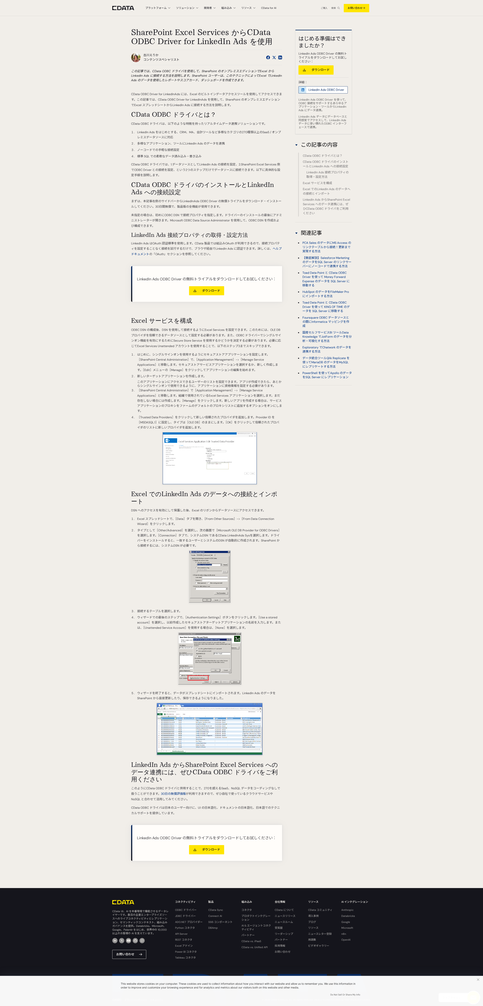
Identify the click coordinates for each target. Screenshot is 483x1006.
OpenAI (345, 939)
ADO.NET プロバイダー (189, 922)
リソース (313, 927)
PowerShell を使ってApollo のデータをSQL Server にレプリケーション (327, 375)
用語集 (312, 939)
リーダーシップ (284, 934)
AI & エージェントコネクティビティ (256, 927)
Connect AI (215, 916)
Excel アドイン (184, 945)
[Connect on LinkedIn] (280, 57)
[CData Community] (142, 940)
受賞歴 (279, 927)
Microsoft (347, 927)
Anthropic (347, 910)
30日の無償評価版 (173, 794)
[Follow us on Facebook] (268, 57)
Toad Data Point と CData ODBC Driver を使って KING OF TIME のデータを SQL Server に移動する (326, 307)
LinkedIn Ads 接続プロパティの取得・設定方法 (327, 174)
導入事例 (313, 916)
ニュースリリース (285, 916)
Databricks (348, 916)
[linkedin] (115, 940)
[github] (135, 940)
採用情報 (280, 945)
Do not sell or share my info (345, 994)
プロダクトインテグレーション (256, 917)
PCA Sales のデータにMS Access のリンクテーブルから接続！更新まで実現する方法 (326, 247)
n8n (343, 934)
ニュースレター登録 (320, 934)
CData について (284, 910)
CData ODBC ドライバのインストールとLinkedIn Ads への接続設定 (325, 164)
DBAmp (213, 927)
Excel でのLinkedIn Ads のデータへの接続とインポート (326, 191)
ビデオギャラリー (318, 945)
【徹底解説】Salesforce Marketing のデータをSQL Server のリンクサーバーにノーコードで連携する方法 (326, 262)
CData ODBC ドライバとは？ (322, 156)
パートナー (248, 935)
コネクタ (247, 910)
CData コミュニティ (320, 910)
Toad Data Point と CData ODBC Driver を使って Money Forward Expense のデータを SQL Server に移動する (326, 279)
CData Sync (215, 910)
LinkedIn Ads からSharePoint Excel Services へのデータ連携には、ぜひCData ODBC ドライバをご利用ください (326, 206)
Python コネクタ (185, 927)
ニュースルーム (284, 922)
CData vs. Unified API (255, 947)
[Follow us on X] (274, 57)
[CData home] (126, 8)
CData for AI (268, 8)
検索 (333, 8)
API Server (181, 934)
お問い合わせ (355, 8)
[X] (121, 940)
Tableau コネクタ (185, 957)
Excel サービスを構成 (317, 183)
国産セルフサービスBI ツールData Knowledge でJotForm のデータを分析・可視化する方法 (327, 336)
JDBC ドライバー (185, 916)
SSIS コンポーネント (220, 922)
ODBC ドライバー (186, 910)
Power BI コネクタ (186, 951)
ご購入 (324, 8)
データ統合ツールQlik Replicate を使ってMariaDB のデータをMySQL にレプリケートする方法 (326, 362)
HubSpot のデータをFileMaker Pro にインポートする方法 (325, 294)
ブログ (312, 922)
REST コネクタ (183, 939)
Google (345, 922)
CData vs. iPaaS (251, 941)
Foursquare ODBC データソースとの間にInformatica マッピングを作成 (325, 321)
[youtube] (128, 940)
